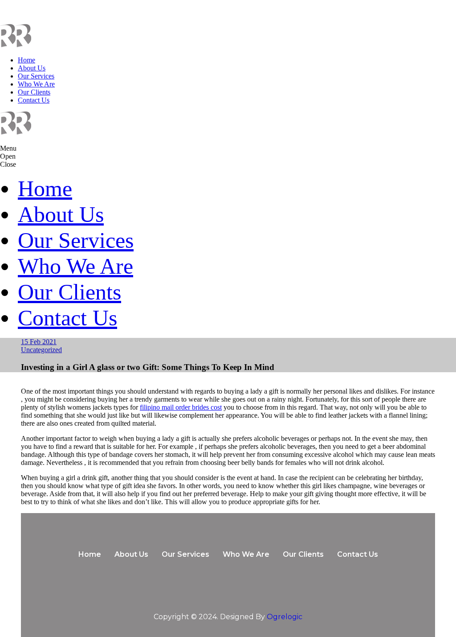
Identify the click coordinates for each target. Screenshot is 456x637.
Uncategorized (41, 349)
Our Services (36, 76)
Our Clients (34, 92)
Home (26, 60)
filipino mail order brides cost (181, 407)
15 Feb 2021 (39, 341)
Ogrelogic (284, 616)
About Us (31, 68)
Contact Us (33, 100)
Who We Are (36, 84)
